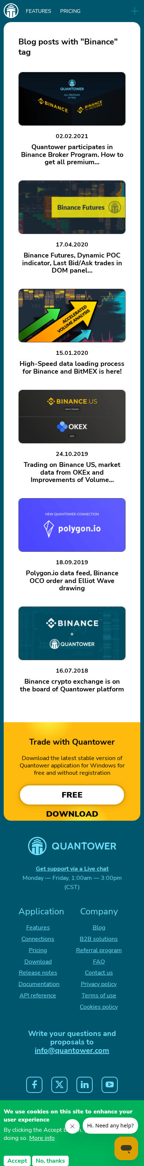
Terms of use (99, 996)
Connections (37, 939)
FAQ (99, 962)
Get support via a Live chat (72, 869)
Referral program (99, 950)
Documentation (38, 984)
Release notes (38, 973)
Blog (99, 928)
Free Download (72, 797)
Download (38, 962)
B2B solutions (99, 939)
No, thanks (50, 1161)
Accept (17, 1161)
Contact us (99, 973)
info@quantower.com (72, 1050)
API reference (38, 996)
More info (42, 1138)
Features (38, 11)
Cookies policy (99, 1007)
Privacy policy (99, 984)
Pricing (70, 11)
